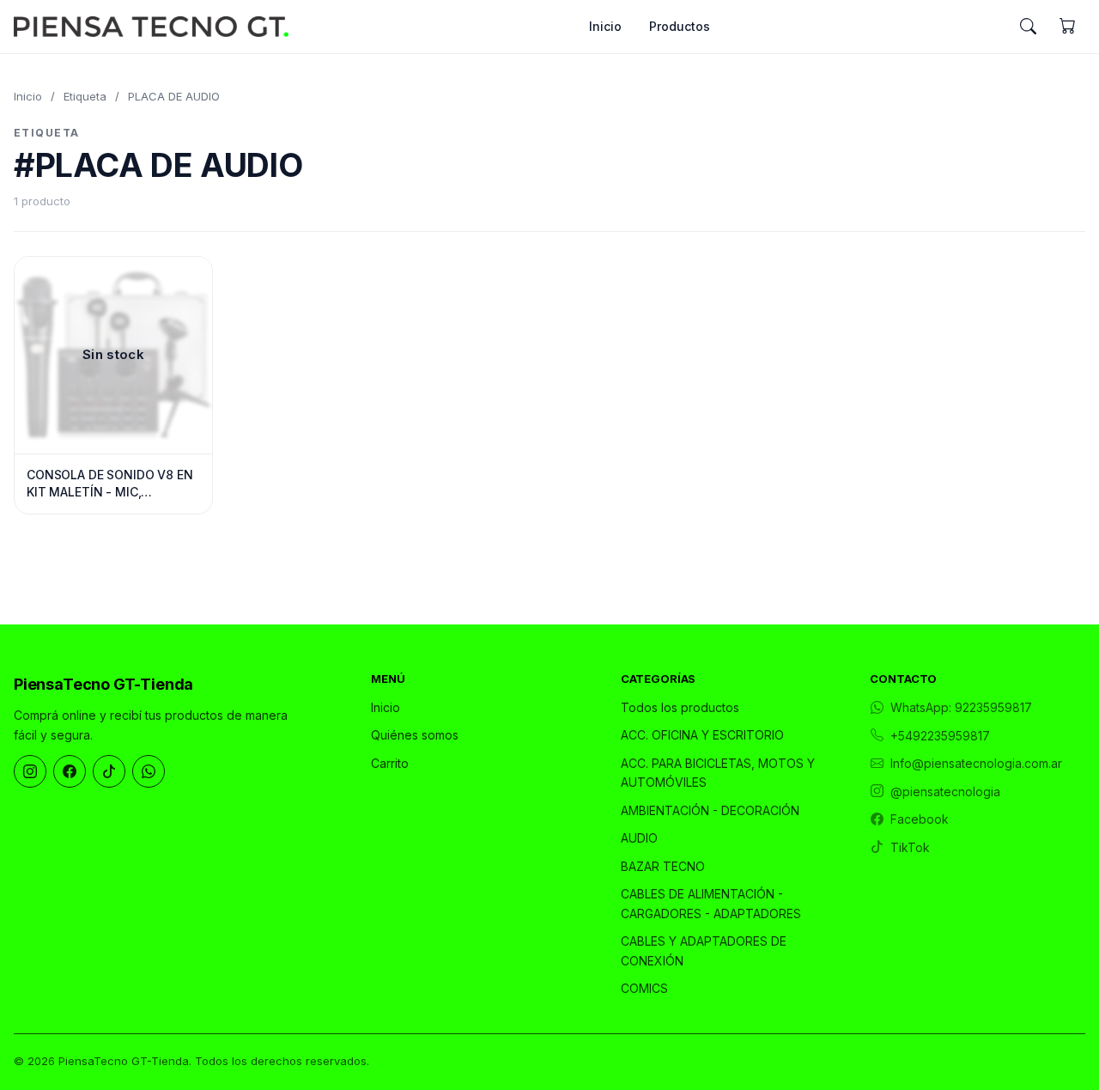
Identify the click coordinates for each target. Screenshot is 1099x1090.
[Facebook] (69, 771)
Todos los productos (680, 707)
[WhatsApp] (148, 771)
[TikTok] (109, 771)
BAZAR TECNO (663, 866)
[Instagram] (30, 771)
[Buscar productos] (1028, 27)
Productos (679, 26)
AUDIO (639, 838)
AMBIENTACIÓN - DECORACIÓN (710, 810)
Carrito (390, 763)
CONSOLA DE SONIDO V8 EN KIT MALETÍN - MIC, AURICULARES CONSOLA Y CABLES (110, 483)
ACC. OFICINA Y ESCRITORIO (702, 735)
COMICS (644, 988)
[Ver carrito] (1067, 27)
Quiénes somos (414, 735)
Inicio (605, 26)
